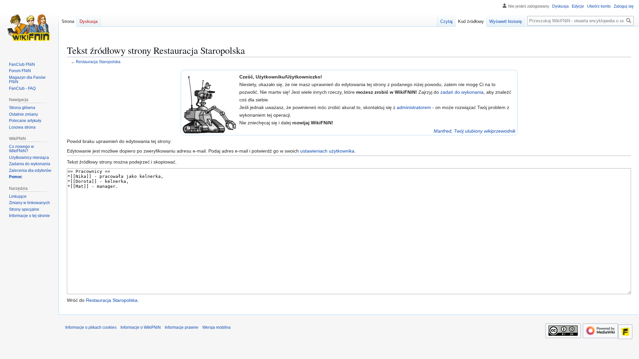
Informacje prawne (181, 327)
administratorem (414, 107)
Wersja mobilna (216, 327)
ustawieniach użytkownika (327, 151)
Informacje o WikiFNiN (140, 327)
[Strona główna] (29, 26)
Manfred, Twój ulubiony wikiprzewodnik (475, 131)
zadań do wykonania (462, 92)
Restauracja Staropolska (98, 62)
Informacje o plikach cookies (90, 327)
